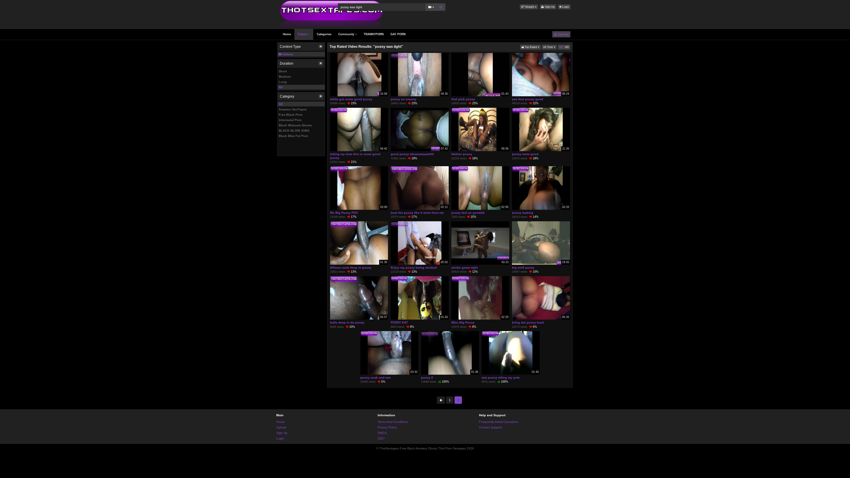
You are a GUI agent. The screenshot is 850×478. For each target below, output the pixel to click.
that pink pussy (463, 99)
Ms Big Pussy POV (344, 212)
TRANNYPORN (374, 34)
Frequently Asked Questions (498, 422)
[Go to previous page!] (441, 400)
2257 (381, 438)
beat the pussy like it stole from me (417, 212)
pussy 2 (427, 377)
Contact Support (490, 427)
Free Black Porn (291, 114)
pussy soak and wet (375, 377)
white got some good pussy (351, 99)
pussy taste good (525, 154)
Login (565, 6)
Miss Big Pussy (463, 322)
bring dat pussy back (528, 322)
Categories (324, 34)
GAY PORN (398, 34)
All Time (550, 47)
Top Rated (532, 47)
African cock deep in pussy (350, 267)
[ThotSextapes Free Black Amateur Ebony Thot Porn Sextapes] (331, 14)
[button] (529, 6)
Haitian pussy (461, 154)
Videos (303, 34)
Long (283, 82)
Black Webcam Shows (295, 125)
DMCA (382, 433)
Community (346, 34)
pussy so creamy (403, 99)
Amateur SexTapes (293, 109)
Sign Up (549, 6)
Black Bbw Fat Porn (293, 136)
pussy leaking (522, 212)
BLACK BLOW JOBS (294, 130)
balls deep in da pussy (347, 322)
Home (287, 34)
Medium (285, 76)
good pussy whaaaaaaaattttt (412, 154)
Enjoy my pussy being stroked (414, 267)
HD (567, 47)
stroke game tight (464, 267)
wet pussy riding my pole (501, 377)
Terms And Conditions (393, 422)
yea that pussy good (527, 99)
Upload (563, 34)
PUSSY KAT (399, 322)
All (281, 87)
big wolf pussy (523, 267)
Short (283, 71)
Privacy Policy (387, 427)
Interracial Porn (290, 120)
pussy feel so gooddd (468, 212)
